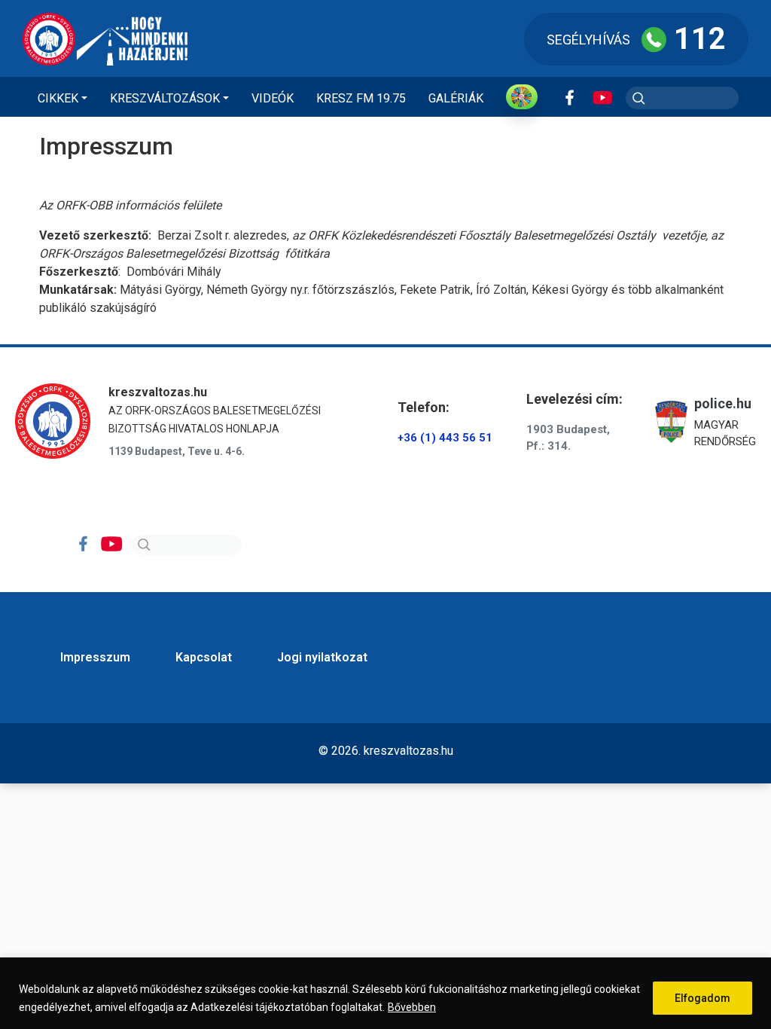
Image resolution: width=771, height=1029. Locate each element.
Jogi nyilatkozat (322, 657)
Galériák (455, 98)
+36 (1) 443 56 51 (445, 437)
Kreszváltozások (165, 98)
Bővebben (412, 1007)
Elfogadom (702, 998)
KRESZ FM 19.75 (361, 98)
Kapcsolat (203, 657)
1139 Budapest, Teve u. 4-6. (176, 451)
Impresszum (95, 657)
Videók (272, 98)
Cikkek (58, 98)
